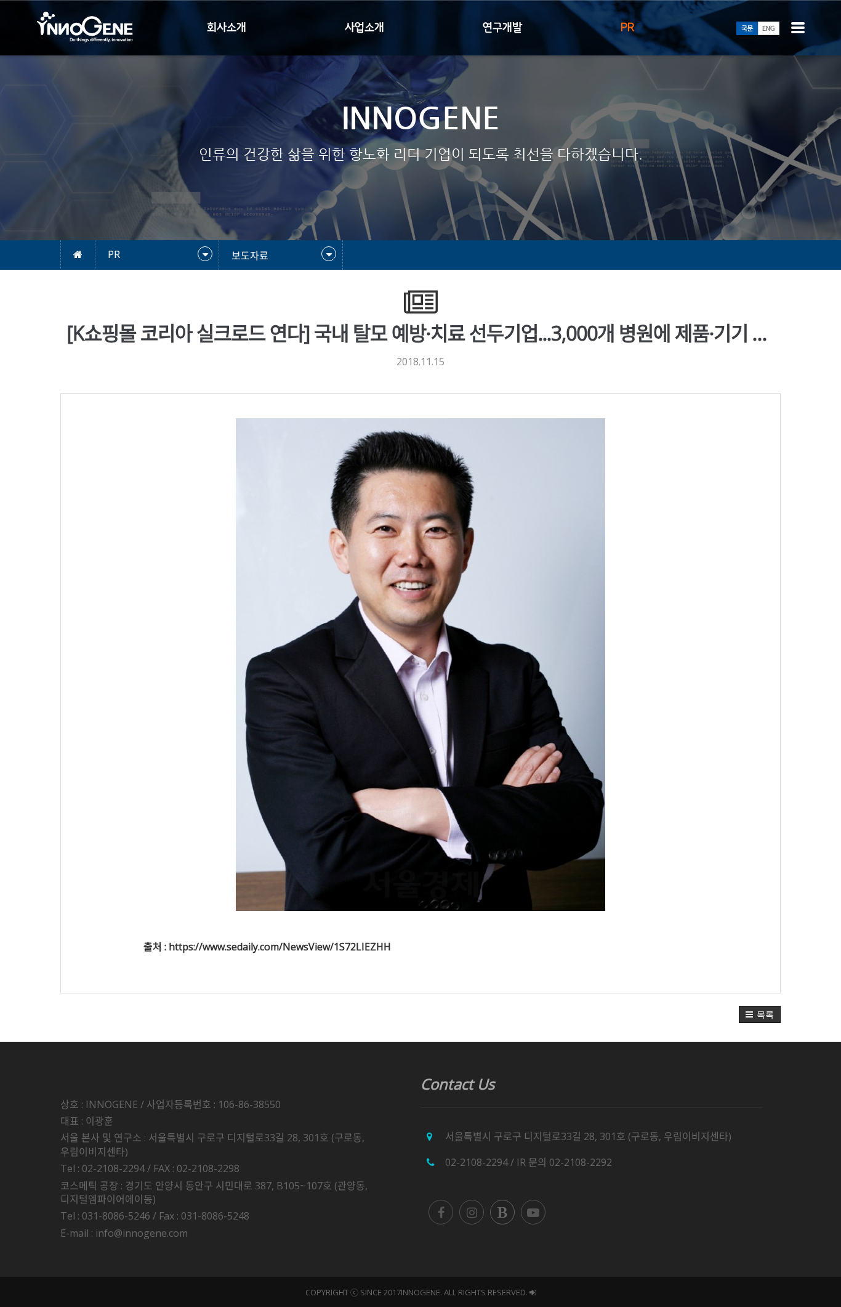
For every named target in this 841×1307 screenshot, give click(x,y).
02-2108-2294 (476, 1162)
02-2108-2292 (580, 1162)
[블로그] (502, 1212)
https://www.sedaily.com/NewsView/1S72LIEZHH (280, 946)
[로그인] (532, 1292)
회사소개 (226, 28)
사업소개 (364, 28)
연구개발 (502, 28)
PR (627, 28)
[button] (760, 1014)
